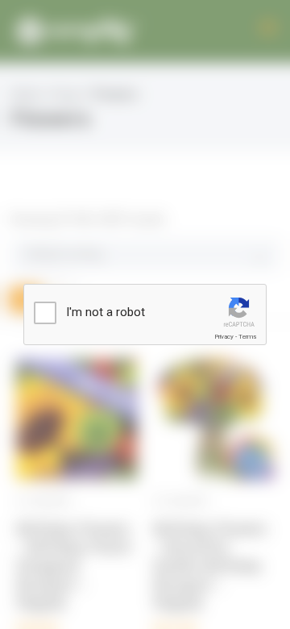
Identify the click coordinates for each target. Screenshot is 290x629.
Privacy (224, 336)
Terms (247, 336)
